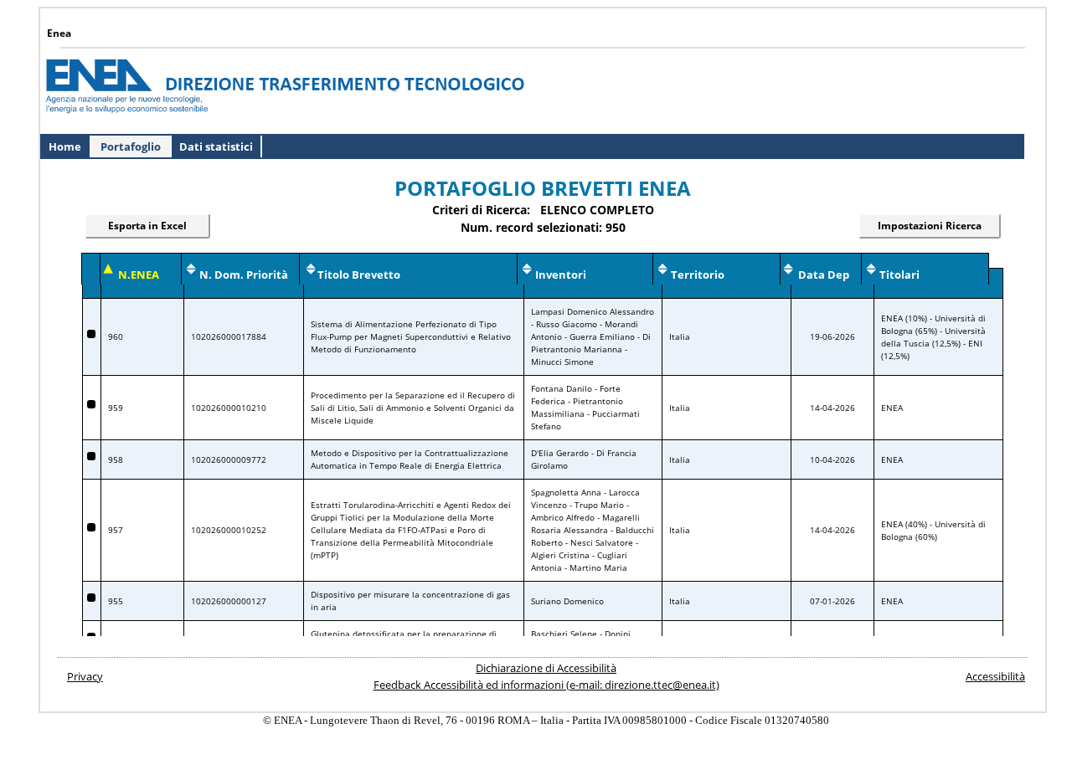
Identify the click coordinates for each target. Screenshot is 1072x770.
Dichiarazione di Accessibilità (546, 667)
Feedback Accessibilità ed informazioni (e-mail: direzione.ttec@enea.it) (546, 684)
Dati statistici (216, 146)
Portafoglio (130, 146)
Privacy (85, 676)
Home (65, 146)
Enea (59, 33)
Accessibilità (995, 676)
